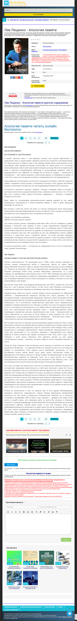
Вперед (54, 138)
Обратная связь (50, 607)
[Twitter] (22, 77)
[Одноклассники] (16, 77)
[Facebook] (14, 77)
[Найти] (70, 10)
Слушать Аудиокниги (11, 609)
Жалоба (13, 95)
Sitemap (60, 607)
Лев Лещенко (47, 46)
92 (46, 138)
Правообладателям (10, 607)
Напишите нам (28, 97)
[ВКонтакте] (11, 77)
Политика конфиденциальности (31, 607)
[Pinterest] (19, 77)
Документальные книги (50, 50)
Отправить (66, 539)
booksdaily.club (16, 3)
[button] (8, 512)
